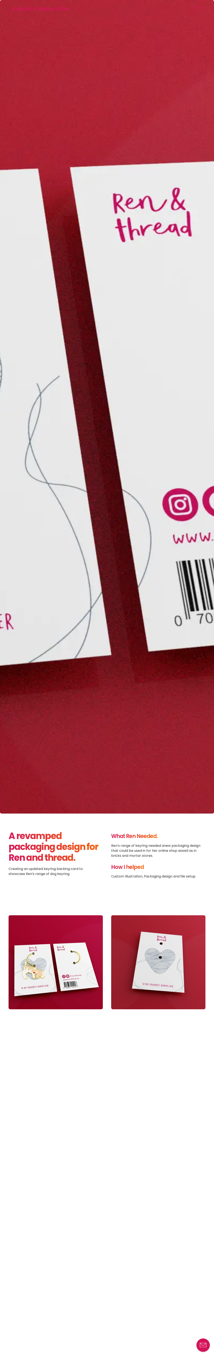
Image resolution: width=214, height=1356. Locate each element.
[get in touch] (203, 1345)
